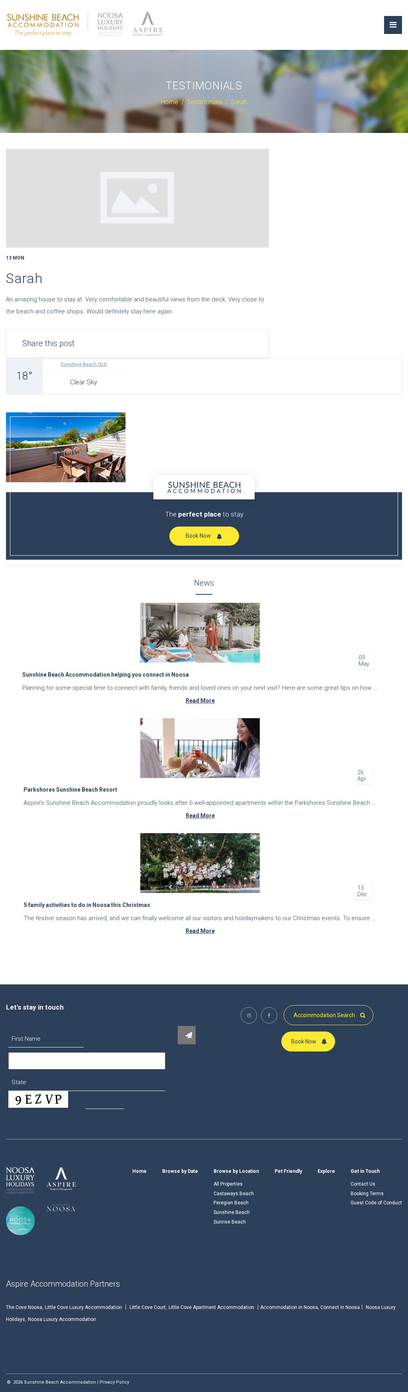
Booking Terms (367, 1193)
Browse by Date (180, 1171)
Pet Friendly (288, 1171)
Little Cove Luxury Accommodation (83, 1307)
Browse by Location (236, 1171)
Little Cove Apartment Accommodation (211, 1307)
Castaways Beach (234, 1193)
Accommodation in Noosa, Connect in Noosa (310, 1307)
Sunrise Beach (230, 1222)
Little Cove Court (147, 1307)
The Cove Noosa (24, 1307)
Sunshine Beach (232, 1212)
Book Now (198, 536)
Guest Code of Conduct (376, 1203)
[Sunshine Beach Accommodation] (43, 24)
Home (139, 1171)
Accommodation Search (325, 1015)
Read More (200, 700)
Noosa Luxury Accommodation (62, 1319)
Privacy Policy (114, 1382)
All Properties (228, 1184)
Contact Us (363, 1184)
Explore (326, 1171)
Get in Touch (365, 1171)
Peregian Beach (231, 1203)
